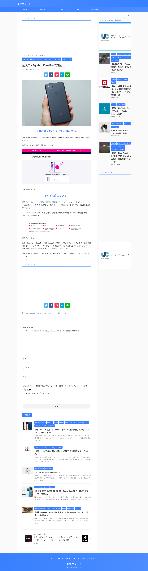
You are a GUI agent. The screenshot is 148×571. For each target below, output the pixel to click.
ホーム (53, 559)
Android (42, 9)
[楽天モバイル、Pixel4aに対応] (62, 74)
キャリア (54, 313)
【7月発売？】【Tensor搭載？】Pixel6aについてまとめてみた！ (121, 67)
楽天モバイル (62, 313)
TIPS (77, 9)
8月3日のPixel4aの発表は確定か (47, 472)
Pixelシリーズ (46, 313)
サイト (25, 377)
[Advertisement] (56, 37)
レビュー (60, 9)
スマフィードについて (64, 559)
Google (32, 313)
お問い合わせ (94, 9)
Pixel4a (38, 313)
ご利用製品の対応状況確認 (46, 202)
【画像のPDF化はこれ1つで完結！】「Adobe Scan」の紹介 (121, 111)
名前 (25, 359)
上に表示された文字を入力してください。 (37, 393)
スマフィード (24, 4)
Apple (25, 9)
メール (26, 368)
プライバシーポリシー (79, 559)
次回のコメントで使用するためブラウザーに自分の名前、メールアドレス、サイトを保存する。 (57, 386)
